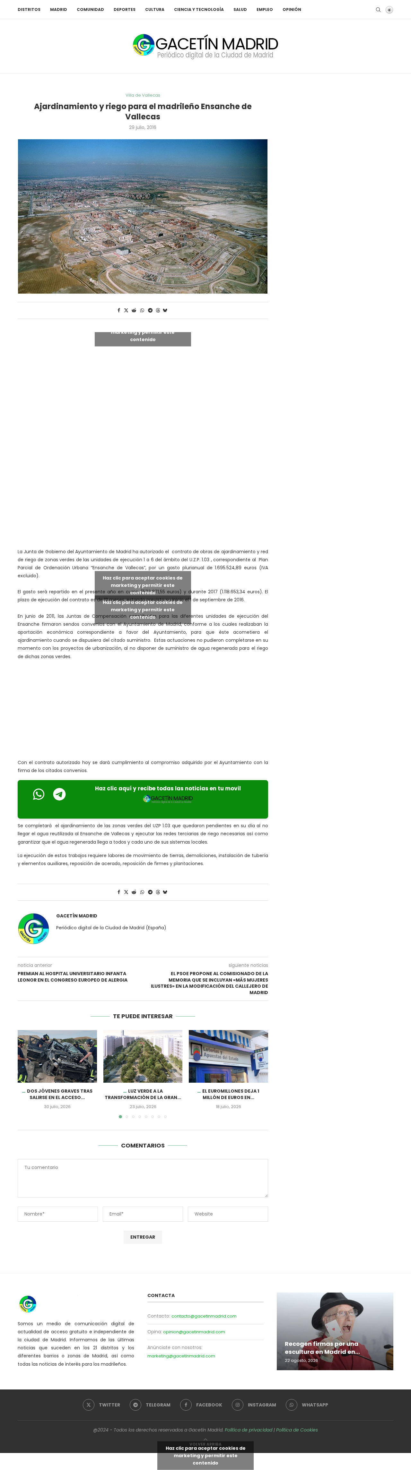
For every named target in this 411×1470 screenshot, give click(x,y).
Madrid (58, 9)
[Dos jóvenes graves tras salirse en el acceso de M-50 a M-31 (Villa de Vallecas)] (57, 1056)
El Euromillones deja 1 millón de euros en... (231, 1094)
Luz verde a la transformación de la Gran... (143, 1094)
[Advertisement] (146, 489)
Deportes (125, 9)
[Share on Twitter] (126, 310)
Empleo (265, 9)
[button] (26, 1073)
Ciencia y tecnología (199, 9)
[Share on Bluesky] (165, 310)
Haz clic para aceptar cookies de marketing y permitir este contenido (143, 331)
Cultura (154, 9)
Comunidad (90, 9)
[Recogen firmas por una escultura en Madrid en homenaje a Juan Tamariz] (335, 1331)
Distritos (29, 9)
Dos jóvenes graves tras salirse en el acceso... (59, 1094)
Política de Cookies (297, 1430)
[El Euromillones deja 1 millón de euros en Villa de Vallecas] (228, 1056)
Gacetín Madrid (76, 916)
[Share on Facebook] (119, 310)
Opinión (292, 9)
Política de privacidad (248, 1430)
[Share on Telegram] (150, 310)
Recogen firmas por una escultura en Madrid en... (322, 1347)
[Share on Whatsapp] (142, 310)
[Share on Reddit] (134, 310)
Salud (240, 9)
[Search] (378, 9)
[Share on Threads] (158, 310)
